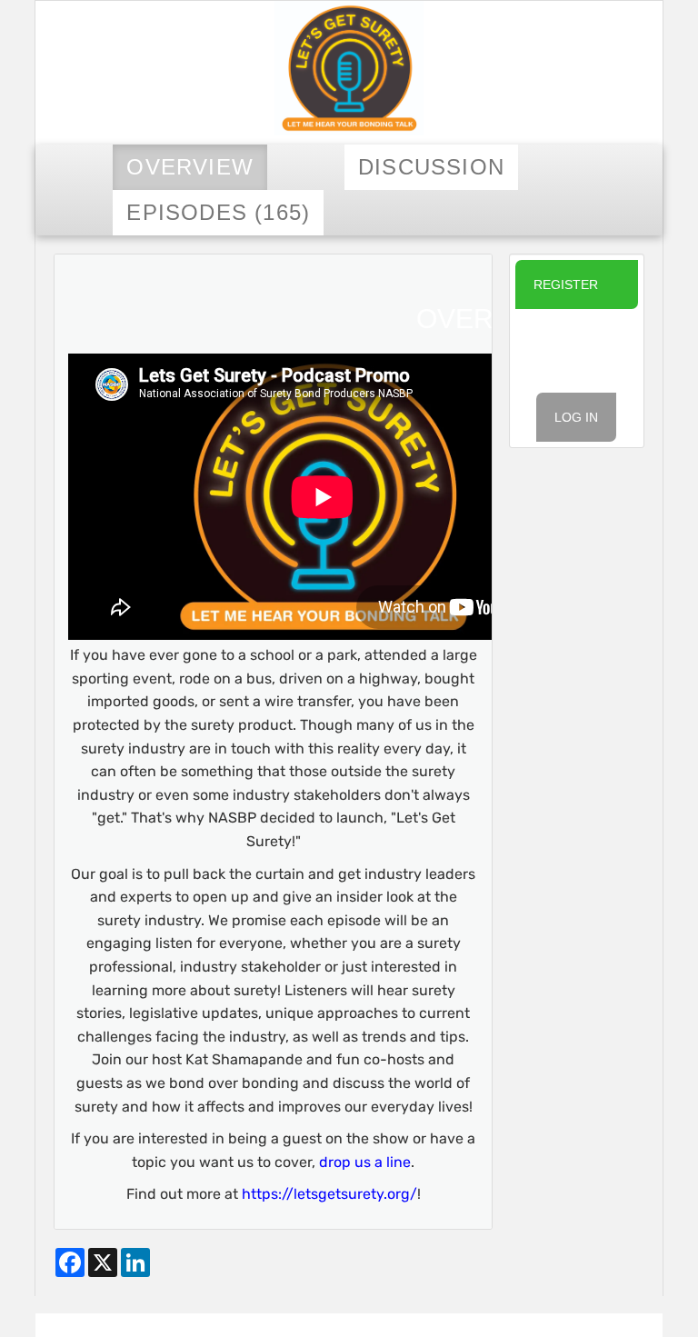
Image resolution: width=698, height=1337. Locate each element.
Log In (576, 417)
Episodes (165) (218, 212)
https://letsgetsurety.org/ (329, 1193)
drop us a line (365, 1162)
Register (565, 284)
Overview (190, 167)
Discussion (431, 167)
